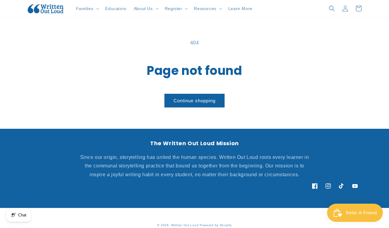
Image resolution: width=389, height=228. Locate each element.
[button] (87, 8)
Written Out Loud (184, 225)
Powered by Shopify (216, 225)
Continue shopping (194, 100)
